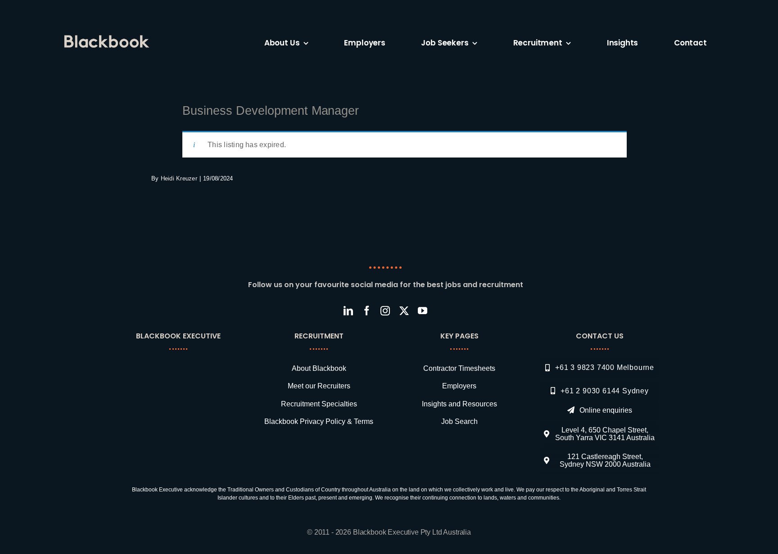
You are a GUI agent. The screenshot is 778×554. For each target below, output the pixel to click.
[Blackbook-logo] (108, 38)
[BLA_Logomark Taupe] (184, 364)
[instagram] (385, 310)
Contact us (600, 336)
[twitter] (404, 310)
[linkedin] (348, 310)
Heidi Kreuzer (179, 178)
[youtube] (422, 310)
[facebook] (366, 310)
